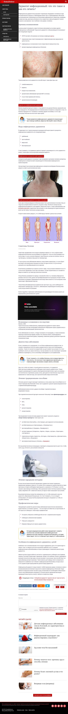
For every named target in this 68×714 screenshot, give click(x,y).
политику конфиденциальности (46, 609)
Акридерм (46, 441)
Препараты (6, 36)
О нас (26, 710)
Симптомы (5, 9)
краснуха (26, 208)
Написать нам (20, 710)
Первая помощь (6, 18)
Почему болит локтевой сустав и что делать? (48, 673)
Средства (4, 33)
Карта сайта (32, 710)
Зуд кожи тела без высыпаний (45, 648)
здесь (52, 36)
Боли (4, 12)
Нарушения (6, 14)
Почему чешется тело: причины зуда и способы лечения (49, 661)
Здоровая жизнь (6, 26)
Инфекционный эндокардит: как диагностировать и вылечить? (47, 637)
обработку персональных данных (47, 610)
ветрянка (21, 208)
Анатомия (4, 22)
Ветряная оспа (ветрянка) (44, 684)
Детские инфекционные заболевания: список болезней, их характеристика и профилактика (49, 626)
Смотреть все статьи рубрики (42, 695)
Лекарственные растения (7, 40)
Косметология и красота (7, 30)
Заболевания (5, 5)
